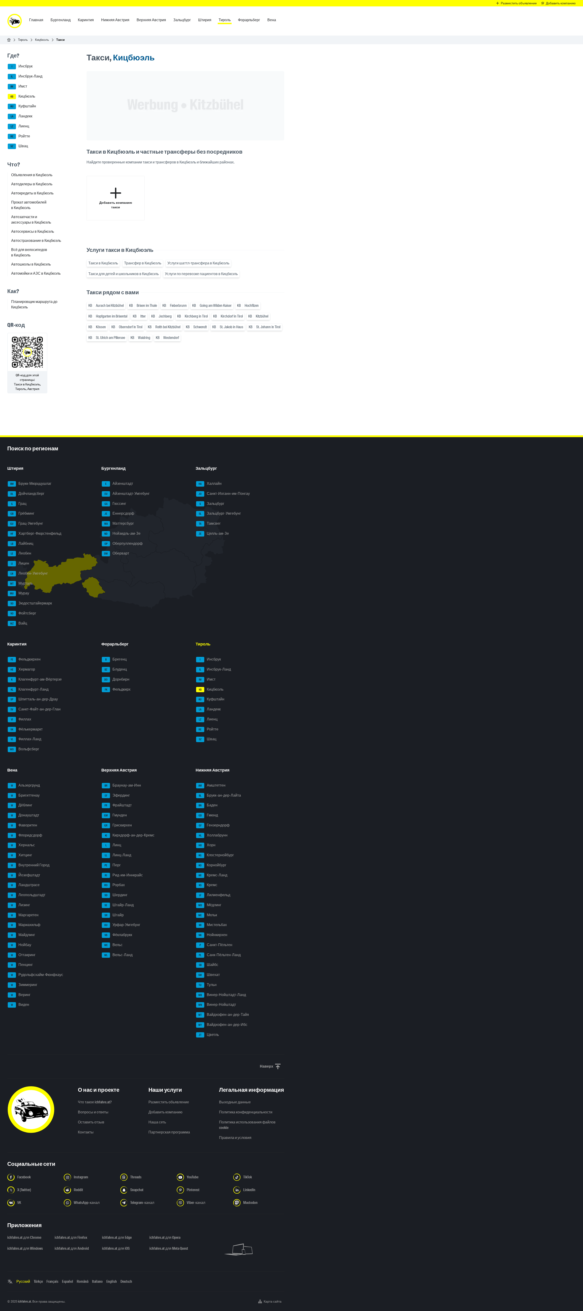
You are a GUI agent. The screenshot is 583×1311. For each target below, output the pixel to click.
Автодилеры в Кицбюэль (31, 184)
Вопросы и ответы (93, 1112)
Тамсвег (210, 523)
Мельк (207, 915)
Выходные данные (235, 1102)
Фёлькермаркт (26, 729)
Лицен (20, 563)
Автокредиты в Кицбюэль (32, 193)
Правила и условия (235, 1137)
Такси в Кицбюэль (103, 263)
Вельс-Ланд (118, 954)
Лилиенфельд (214, 895)
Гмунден (115, 815)
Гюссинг (115, 503)
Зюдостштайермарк (31, 603)
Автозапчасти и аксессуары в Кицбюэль (31, 219)
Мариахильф (26, 925)
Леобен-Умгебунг (29, 573)
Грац (19, 503)
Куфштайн (23, 106)
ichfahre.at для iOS (116, 1248)
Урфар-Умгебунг (122, 925)
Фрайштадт (118, 805)
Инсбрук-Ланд (26, 76)
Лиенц (20, 126)
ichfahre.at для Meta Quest (168, 1248)
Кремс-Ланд (213, 875)
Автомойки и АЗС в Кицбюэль (36, 273)
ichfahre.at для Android (72, 1248)
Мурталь (21, 583)
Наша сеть (157, 1122)
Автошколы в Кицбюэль (31, 264)
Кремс (208, 885)
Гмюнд (208, 815)
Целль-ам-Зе (214, 533)
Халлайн (210, 483)
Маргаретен (25, 915)
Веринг (21, 994)
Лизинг (20, 905)
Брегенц (116, 659)
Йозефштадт (25, 875)
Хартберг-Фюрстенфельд (35, 533)
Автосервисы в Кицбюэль (32, 231)
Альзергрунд (25, 785)
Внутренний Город (30, 865)
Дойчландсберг (27, 493)
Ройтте (20, 136)
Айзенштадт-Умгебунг (127, 493)
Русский (23, 1281)
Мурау (19, 593)
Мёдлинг (209, 905)
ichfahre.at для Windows (25, 1248)
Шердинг (116, 895)
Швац (19, 146)
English (111, 1281)
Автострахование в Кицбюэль (36, 240)
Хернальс (23, 845)
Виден (20, 1004)
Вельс (113, 944)
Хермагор (22, 669)
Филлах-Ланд (26, 739)
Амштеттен (211, 785)
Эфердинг (117, 795)
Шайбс (208, 965)
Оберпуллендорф (124, 543)
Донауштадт (25, 815)
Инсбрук (22, 66)
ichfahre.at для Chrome (24, 1237)
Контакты (86, 1132)
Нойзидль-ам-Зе (122, 533)
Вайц (18, 623)
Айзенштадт (119, 483)
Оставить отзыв (91, 1122)
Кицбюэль (42, 40)
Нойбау (21, 944)
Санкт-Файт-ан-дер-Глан (35, 709)
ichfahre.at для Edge (117, 1237)
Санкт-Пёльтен (215, 944)
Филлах (21, 719)
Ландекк (22, 116)
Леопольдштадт (28, 895)
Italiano (97, 1281)
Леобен (21, 553)
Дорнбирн (116, 679)
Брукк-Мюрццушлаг (31, 483)
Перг (113, 865)
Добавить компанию (165, 1112)
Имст (18, 86)
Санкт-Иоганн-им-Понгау (224, 493)
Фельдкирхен (26, 659)
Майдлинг (23, 934)
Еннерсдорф (119, 513)
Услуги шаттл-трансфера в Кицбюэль (198, 263)
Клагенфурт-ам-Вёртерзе (36, 679)
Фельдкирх (118, 689)
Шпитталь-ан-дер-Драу (34, 699)
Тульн (208, 984)
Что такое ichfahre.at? (95, 1102)
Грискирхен (118, 825)
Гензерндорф (214, 825)
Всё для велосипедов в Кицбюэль (29, 252)
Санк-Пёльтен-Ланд (220, 954)
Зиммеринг (24, 984)
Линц (113, 845)
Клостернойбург (216, 855)
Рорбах (114, 885)
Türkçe (38, 1281)
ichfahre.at (24, 1301)
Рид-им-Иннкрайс (124, 875)
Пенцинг (22, 965)
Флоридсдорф (26, 835)
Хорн (207, 845)
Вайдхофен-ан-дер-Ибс (222, 1024)
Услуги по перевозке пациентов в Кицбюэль (201, 273)
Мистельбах (213, 925)
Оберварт (116, 553)
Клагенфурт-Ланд (30, 689)
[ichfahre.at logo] (14, 21)
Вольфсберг (24, 749)
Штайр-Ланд (119, 905)
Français (52, 1281)
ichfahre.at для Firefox (71, 1237)
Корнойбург (212, 865)
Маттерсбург (119, 523)
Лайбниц (22, 543)
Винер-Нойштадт (217, 1004)
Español (67, 1281)
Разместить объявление (168, 1102)
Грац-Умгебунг (26, 523)
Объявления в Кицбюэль (31, 175)
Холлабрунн (213, 835)
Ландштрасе (25, 885)
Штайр (114, 915)
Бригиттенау (25, 795)
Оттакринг (23, 954)
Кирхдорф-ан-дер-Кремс (130, 835)
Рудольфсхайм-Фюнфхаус (37, 974)
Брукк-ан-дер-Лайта (220, 795)
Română (82, 1281)
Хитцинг (21, 855)
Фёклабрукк (118, 934)
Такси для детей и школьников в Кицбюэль (123, 273)
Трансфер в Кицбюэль (142, 263)
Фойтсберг (23, 613)
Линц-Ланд (118, 855)
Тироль (23, 40)
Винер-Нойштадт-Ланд (222, 994)
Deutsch (126, 1281)
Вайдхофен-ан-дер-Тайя (223, 1014)
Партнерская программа (169, 1132)
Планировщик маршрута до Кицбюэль (34, 304)
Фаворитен (24, 825)
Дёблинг (22, 805)
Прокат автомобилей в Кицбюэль (28, 205)
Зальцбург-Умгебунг (220, 513)
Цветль (209, 1034)
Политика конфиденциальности (245, 1112)
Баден (208, 805)
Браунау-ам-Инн (123, 785)
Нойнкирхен (213, 934)
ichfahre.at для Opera (164, 1237)
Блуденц (116, 669)
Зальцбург (211, 503)
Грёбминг (22, 513)
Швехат (209, 974)
